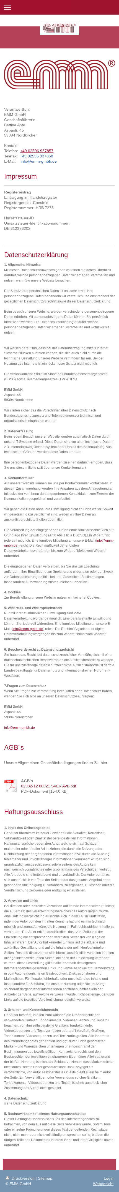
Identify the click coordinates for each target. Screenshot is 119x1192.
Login (108, 1178)
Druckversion (23, 1178)
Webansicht (103, 1184)
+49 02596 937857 (36, 151)
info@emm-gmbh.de (27, 629)
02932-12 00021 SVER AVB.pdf (48, 786)
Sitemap (45, 1178)
